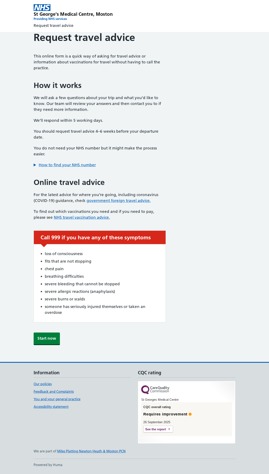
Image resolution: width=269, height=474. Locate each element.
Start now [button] (46, 338)
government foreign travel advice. (119, 200)
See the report (155, 429)
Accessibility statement (51, 407)
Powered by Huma (48, 465)
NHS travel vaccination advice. (82, 217)
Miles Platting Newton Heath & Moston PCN (91, 451)
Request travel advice (54, 25)
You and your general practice (57, 399)
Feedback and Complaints (54, 391)
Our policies (43, 384)
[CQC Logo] (155, 390)
